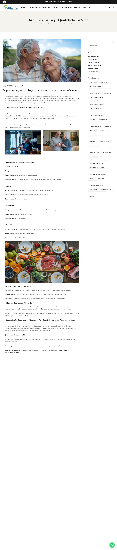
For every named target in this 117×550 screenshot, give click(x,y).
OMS (25, 316)
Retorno (43, 24)
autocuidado (93, 82)
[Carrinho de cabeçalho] (113, 7)
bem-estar (103, 82)
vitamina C (101, 178)
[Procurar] (106, 7)
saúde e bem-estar (95, 148)
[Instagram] (4, 2)
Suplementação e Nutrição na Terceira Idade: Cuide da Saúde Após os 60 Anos (50, 90)
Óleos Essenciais (93, 56)
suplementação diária (96, 156)
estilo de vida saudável (96, 123)
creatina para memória (96, 108)
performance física (104, 130)
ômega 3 (92, 196)
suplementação (107, 152)
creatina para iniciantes (96, 104)
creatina (108, 90)
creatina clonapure (95, 93)
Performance (92, 59)
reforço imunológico (95, 137)
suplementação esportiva (97, 160)
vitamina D (93, 182)
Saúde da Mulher (93, 62)
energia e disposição (104, 119)
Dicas (90, 50)
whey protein (93, 189)
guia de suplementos (95, 126)
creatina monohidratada (96, 97)
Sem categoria (93, 68)
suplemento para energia (97, 167)
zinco (91, 193)
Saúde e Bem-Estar (94, 65)
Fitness (90, 53)
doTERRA (92, 119)
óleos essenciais (100, 193)
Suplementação (93, 72)
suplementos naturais (96, 171)
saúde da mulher (94, 145)
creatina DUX (108, 93)
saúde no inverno (94, 152)
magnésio (92, 130)
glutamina (109, 123)
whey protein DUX (106, 189)
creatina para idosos (95, 101)
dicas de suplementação (96, 115)
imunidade (108, 126)
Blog (49, 24)
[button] (112, 545)
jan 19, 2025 (9, 86)
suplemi (22, 86)
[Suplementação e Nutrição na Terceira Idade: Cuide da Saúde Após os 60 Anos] (42, 60)
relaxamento (93, 141)
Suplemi (92, 178)
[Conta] (109, 7)
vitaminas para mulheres (96, 185)
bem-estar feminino (95, 86)
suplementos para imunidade (98, 174)
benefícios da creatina (96, 90)
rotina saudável (104, 141)
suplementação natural (96, 163)
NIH (30, 127)
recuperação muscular (96, 134)
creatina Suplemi (94, 112)
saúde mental (108, 148)
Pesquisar (111, 40)
